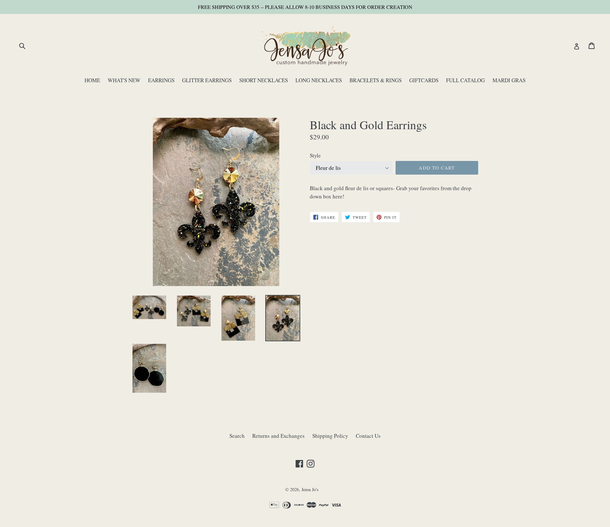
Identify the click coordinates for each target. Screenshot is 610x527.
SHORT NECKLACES (263, 80)
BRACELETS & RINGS (375, 80)
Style (315, 155)
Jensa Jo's (310, 489)
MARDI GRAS (508, 80)
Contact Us (368, 435)
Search (237, 435)
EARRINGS (161, 80)
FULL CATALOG (465, 80)
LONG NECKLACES (318, 80)
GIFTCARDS (423, 80)
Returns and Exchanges (278, 435)
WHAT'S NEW (124, 80)
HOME (92, 80)
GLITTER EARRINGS (207, 80)
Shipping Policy (330, 435)
